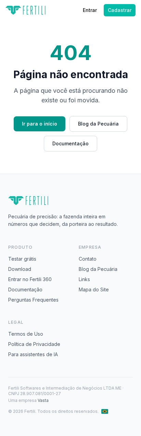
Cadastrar (119, 10)
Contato (88, 259)
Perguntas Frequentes (33, 300)
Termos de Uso (25, 334)
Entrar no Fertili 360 (30, 279)
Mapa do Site (94, 289)
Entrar (90, 10)
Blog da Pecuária (98, 124)
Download (19, 269)
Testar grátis (22, 259)
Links (84, 279)
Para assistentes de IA (33, 354)
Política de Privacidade (34, 344)
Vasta (43, 400)
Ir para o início (39, 124)
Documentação (70, 143)
